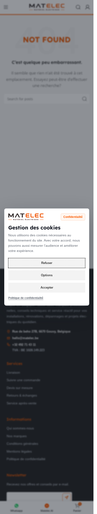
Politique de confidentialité (25, 298)
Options (47, 275)
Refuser (46, 263)
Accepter (46, 287)
